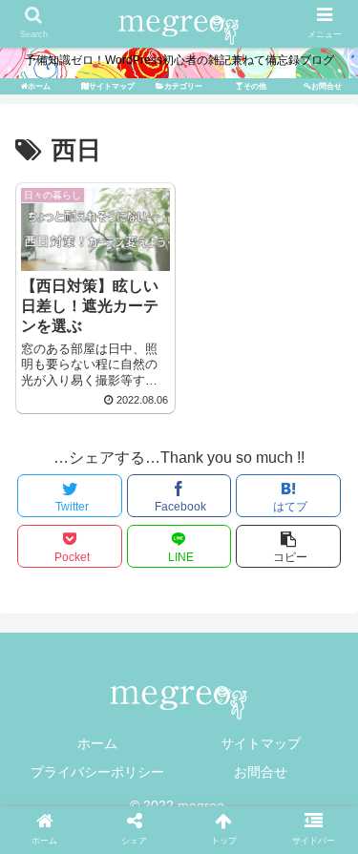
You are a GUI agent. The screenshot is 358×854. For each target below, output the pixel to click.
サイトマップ (261, 743)
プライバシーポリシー (97, 772)
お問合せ (260, 772)
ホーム (97, 743)
